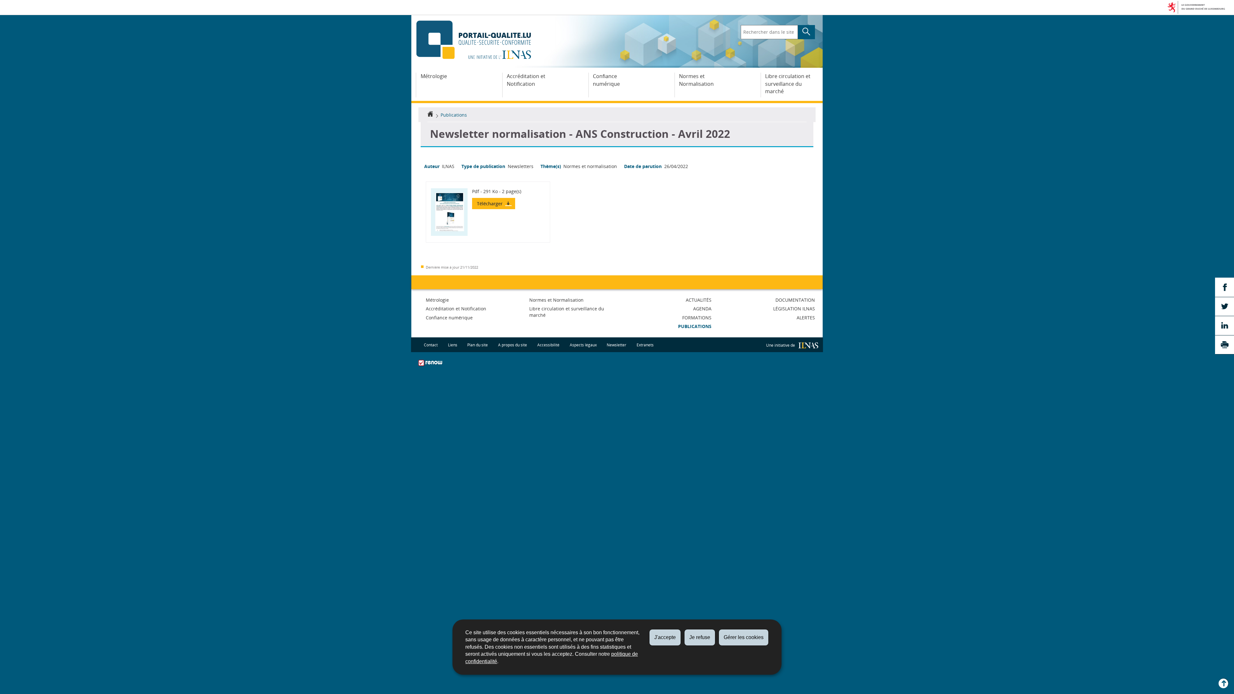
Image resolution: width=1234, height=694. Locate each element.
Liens (452, 344)
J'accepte (665, 637)
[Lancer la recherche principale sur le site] (806, 32)
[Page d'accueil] (430, 115)
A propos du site (512, 344)
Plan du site (477, 344)
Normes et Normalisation (696, 80)
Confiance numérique (606, 80)
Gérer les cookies (744, 637)
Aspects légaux (583, 344)
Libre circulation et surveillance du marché (787, 84)
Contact (431, 344)
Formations (696, 318)
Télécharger (490, 203)
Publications (454, 115)
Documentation (795, 300)
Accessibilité (548, 344)
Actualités (698, 300)
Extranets (645, 344)
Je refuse (699, 637)
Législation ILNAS (794, 309)
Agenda (702, 309)
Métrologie (434, 76)
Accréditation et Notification (526, 80)
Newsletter (616, 344)
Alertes (806, 318)
